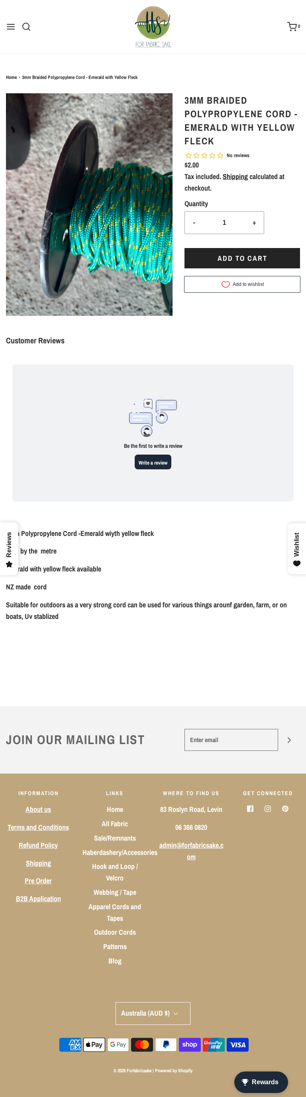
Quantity (196, 204)
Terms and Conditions (38, 827)
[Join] (289, 740)
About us (38, 809)
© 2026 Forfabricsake (132, 1070)
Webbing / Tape (115, 892)
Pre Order (38, 881)
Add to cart (242, 258)
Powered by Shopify (173, 1070)
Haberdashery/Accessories (119, 852)
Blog (115, 961)
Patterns (115, 946)
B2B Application (38, 899)
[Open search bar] (29, 26)
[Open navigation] (11, 26)
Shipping (235, 176)
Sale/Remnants (115, 838)
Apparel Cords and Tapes (114, 912)
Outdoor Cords (115, 932)
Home (11, 77)
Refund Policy (38, 845)
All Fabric (115, 824)
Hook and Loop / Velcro (115, 872)
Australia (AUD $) (146, 1013)
